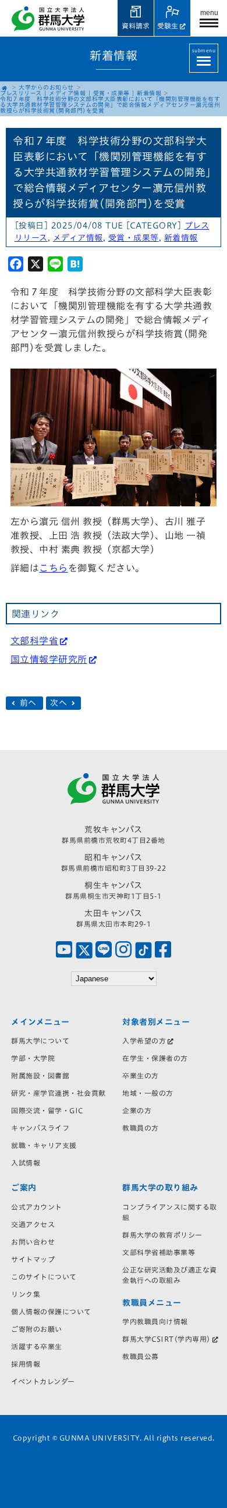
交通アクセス (33, 1224)
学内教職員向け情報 (155, 1321)
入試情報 (25, 1162)
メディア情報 (67, 93)
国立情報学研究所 (48, 659)
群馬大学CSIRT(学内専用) (166, 1338)
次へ (60, 703)
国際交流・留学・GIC (47, 1110)
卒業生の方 (140, 1075)
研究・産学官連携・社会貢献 (58, 1092)
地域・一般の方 (147, 1092)
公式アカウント (36, 1206)
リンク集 (25, 1294)
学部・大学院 (33, 1058)
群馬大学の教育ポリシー (162, 1234)
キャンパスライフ (40, 1127)
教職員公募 (140, 1356)
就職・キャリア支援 (44, 1145)
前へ (28, 703)
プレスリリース (21, 93)
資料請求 (136, 25)
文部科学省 (34, 640)
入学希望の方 (144, 1040)
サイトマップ (33, 1259)
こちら (53, 568)
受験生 (167, 25)
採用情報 (25, 1363)
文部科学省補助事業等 (158, 1252)
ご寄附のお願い (36, 1328)
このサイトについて (44, 1276)
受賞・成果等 (111, 93)
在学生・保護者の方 (155, 1058)
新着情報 (149, 93)
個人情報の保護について (51, 1311)
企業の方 (136, 1110)
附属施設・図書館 (40, 1075)
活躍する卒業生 (36, 1346)
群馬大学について (40, 1040)
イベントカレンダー (43, 1381)
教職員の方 (140, 1127)
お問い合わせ (33, 1241)
